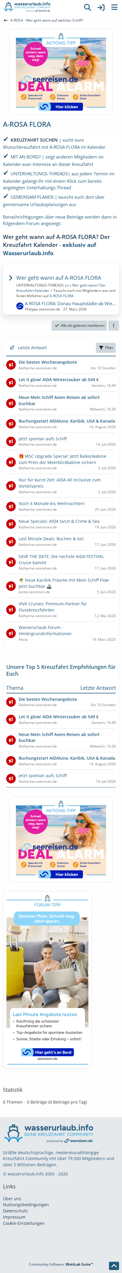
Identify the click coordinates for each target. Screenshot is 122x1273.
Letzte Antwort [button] (32, 347)
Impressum (14, 1217)
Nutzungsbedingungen (26, 1204)
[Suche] (88, 7)
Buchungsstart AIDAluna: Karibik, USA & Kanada (67, 758)
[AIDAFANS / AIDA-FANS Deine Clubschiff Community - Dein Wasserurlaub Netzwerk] (40, 7)
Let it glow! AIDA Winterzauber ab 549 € (59, 716)
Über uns (12, 1198)
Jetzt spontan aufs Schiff (43, 775)
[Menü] (114, 7)
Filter (109, 347)
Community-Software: (61, 1264)
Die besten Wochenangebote (48, 699)
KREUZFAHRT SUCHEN (34, 140)
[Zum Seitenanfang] (114, 1266)
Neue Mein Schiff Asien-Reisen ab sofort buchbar (59, 737)
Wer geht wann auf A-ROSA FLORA (58, 277)
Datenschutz (15, 1211)
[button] (113, 326)
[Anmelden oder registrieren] (101, 7)
